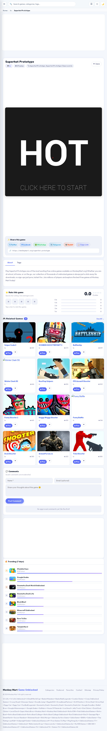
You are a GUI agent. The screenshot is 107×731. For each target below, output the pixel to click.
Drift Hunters (79, 702)
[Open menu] (4, 4)
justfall (12, 721)
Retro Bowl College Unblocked (56, 714)
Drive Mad (90, 702)
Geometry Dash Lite (25, 594)
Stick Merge (45, 718)
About (10, 262)
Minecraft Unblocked (25, 610)
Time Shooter (79, 454)
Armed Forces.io (46, 454)
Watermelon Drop (36, 724)
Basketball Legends (63, 699)
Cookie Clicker (78, 699)
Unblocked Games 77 (87, 721)
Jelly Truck (76, 708)
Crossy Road (15, 702)
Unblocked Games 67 (11, 727)
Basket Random (48, 699)
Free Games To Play (58, 721)
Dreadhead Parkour (65, 702)
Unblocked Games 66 (69, 727)
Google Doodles (88, 705)
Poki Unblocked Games (86, 711)
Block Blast (21, 602)
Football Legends (28, 705)
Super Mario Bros (27, 711)
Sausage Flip (94, 714)
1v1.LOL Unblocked (17, 699)
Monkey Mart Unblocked (56, 711)
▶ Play (8, 353)
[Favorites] (97, 4)
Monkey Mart (40, 711)
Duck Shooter (10, 454)
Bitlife (83, 718)
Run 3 (85, 714)
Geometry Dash (43, 705)
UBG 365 (91, 724)
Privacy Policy (98, 690)
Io (11, 10)
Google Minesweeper (16, 708)
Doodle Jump (40, 702)
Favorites (70, 690)
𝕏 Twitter (13, 245)
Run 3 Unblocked (75, 714)
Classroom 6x (49, 724)
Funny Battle (78, 417)
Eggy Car (8, 705)
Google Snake (23, 577)
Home (5, 10)
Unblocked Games (10, 724)
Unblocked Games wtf (40, 721)
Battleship (77, 345)
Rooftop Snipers (46, 381)
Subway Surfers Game (60, 718)
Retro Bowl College (34, 714)
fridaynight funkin (24, 721)
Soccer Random (20, 718)
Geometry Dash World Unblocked (30, 585)
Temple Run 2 (22, 627)
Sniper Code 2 (10, 345)
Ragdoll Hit (51, 702)
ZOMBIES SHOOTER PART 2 (50, 345)
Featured (60, 690)
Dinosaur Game (27, 702)
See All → (100, 319)
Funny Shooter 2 (11, 417)
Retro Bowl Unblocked (17, 714)
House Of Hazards (54, 708)
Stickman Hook (33, 718)
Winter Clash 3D (11, 381)
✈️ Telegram (55, 245)
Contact (79, 690)
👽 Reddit (69, 245)
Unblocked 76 (44, 727)
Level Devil (14, 711)
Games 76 (56, 727)
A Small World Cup (33, 699)
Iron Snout (67, 708)
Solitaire (42, 708)
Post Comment (14, 501)
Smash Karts (8, 718)
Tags (19, 262)
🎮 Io (9, 66)
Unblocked (23, 724)
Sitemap (88, 690)
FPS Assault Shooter (81, 381)
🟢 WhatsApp (40, 245)
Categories (49, 690)
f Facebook (25, 245)
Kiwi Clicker (87, 708)
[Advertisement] (53, 32)
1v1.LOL (6, 699)
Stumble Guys (22, 569)
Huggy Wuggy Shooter (48, 417)
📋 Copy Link (83, 245)
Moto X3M (72, 711)
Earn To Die (21, 618)
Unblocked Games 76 (29, 727)
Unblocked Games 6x (65, 724)
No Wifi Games (80, 724)
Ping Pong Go (73, 721)
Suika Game (75, 718)
